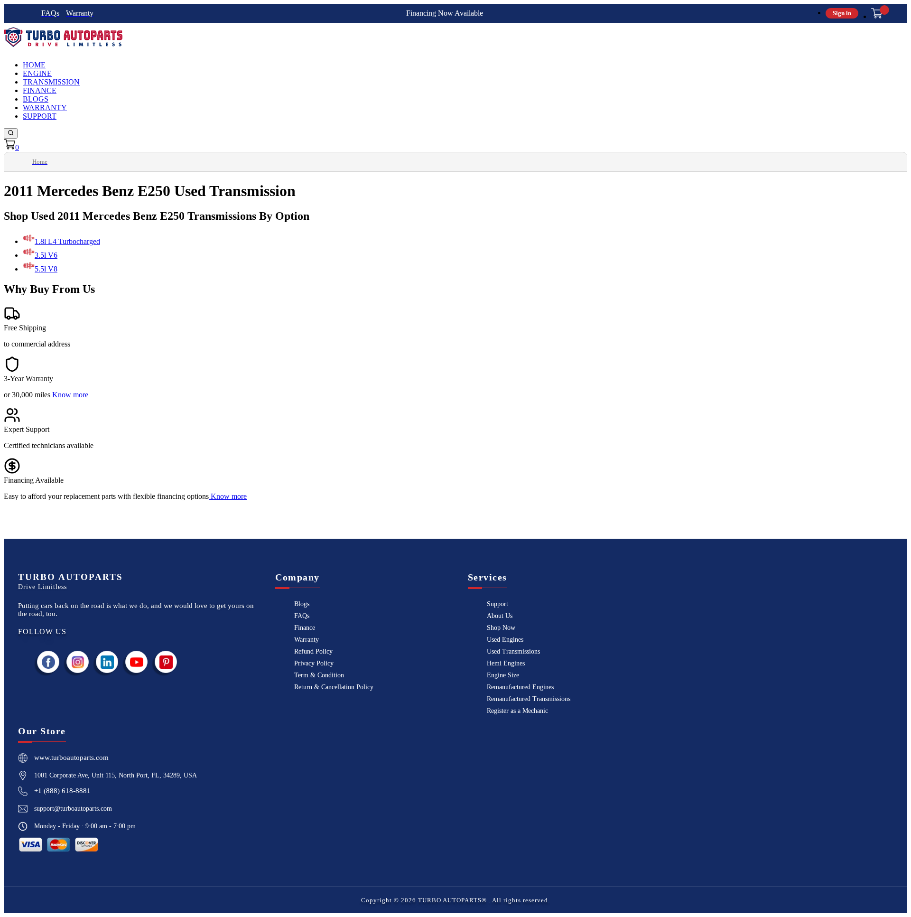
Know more (70, 395)
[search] (11, 133)
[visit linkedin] (107, 662)
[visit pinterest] (166, 662)
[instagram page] (77, 662)
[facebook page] (48, 662)
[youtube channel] (136, 662)
